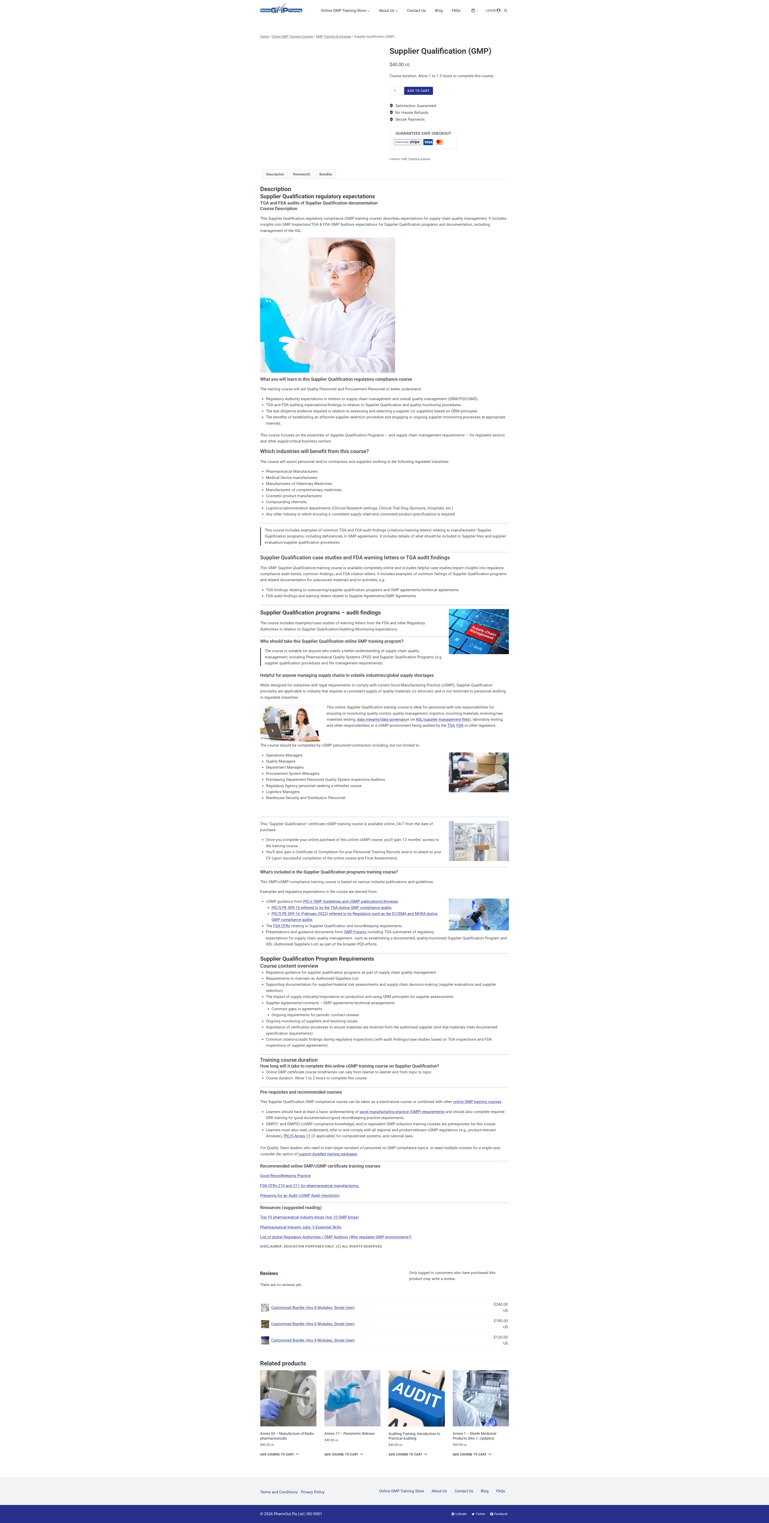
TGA (451, 725)
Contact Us (416, 10)
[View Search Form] (505, 10)
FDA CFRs (281, 926)
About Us (439, 1491)
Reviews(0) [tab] (301, 174)
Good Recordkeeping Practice (285, 1175)
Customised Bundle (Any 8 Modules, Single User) (313, 1307)
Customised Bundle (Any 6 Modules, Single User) (313, 1324)
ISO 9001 (314, 1514)
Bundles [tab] (325, 174)
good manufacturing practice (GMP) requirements (402, 1111)
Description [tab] (275, 174)
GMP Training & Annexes (416, 158)
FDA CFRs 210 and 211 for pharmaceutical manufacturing (309, 1185)
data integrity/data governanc (382, 719)
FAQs (456, 10)
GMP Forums (355, 932)
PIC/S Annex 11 (297, 1136)
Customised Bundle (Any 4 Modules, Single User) (313, 1340)
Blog (439, 10)
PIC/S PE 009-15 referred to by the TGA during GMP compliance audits (332, 907)
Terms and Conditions (279, 1492)
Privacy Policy (312, 1492)
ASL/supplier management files (442, 719)
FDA (459, 725)
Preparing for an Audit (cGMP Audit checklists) (300, 1195)
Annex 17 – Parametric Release (349, 1433)
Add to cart (418, 90)
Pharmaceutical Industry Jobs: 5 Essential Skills (300, 1227)
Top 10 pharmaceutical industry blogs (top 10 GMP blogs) (309, 1217)
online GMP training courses (477, 1101)
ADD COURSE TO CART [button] (277, 1454)
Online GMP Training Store (401, 1491)
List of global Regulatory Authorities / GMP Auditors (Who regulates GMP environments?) (336, 1237)
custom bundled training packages (327, 1154)
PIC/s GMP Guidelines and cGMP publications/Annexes (350, 901)
